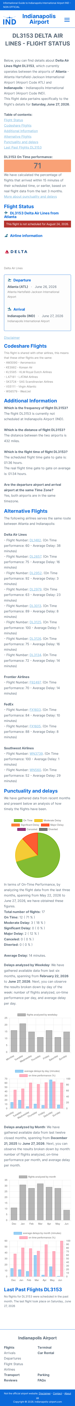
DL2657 (35, 556)
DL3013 (35, 606)
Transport (12, 1375)
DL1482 (35, 540)
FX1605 (35, 726)
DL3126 (35, 639)
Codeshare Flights (17, 125)
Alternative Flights (17, 136)
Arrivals (9, 1353)
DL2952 (36, 573)
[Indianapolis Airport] (9, 20)
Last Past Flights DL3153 (23, 147)
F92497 (35, 682)
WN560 (35, 770)
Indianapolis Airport (39, 19)
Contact (57, 1393)
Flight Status (13, 120)
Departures (12, 1358)
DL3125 (35, 622)
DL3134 (35, 655)
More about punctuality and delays (30, 196)
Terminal (44, 1347)
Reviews (10, 1380)
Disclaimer (45, 1393)
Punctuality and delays (21, 142)
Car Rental (46, 1353)
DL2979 (36, 589)
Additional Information (21, 131)
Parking (43, 1375)
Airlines (9, 1369)
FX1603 (35, 710)
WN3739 (36, 754)
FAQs (42, 1380)
